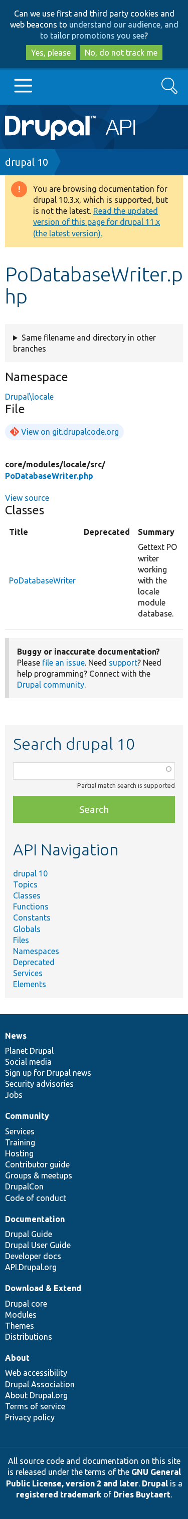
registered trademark (58, 1494)
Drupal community (50, 684)
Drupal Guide (28, 1234)
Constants (32, 917)
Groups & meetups (38, 1175)
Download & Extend (43, 1288)
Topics (25, 884)
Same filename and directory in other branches (84, 343)
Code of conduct (35, 1197)
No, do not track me (121, 52)
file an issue (63, 662)
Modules (21, 1314)
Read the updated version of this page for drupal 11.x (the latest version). (96, 221)
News (16, 1035)
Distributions (28, 1336)
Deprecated (34, 962)
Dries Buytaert (141, 1494)
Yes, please (51, 52)
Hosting (19, 1153)
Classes (27, 895)
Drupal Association (40, 1384)
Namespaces (36, 951)
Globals (27, 929)
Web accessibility (36, 1372)
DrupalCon (24, 1186)
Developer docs (33, 1256)
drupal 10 (26, 162)
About (17, 1357)
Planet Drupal (29, 1050)
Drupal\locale (29, 396)
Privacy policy (30, 1417)
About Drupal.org (36, 1395)
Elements (29, 984)
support (123, 662)
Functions (31, 906)
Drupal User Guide (38, 1245)
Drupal (155, 1483)
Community (27, 1115)
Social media (28, 1061)
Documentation (35, 1219)
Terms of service (35, 1406)
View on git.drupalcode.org (70, 431)
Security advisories (39, 1083)
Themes (19, 1325)
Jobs (14, 1094)
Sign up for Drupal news (48, 1072)
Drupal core (26, 1303)
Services (28, 973)
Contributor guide (37, 1164)
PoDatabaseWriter (42, 580)
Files (21, 940)
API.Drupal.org (31, 1267)
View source (27, 497)
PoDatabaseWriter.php (49, 475)
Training (20, 1142)
